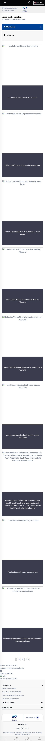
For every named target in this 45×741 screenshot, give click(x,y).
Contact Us (28, 740)
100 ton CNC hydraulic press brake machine (22, 165)
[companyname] (32, 9)
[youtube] (18, 728)
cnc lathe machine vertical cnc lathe (22, 97)
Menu (5, 740)
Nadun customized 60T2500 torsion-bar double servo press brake (22, 639)
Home (4, 19)
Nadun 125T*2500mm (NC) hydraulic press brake (22, 233)
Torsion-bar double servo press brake (23, 572)
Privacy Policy (25, 734)
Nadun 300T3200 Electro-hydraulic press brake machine (22, 368)
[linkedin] (22, 728)
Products (17, 740)
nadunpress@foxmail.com (10, 8)
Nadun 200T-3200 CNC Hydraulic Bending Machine (22, 301)
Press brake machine (16, 19)
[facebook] (27, 728)
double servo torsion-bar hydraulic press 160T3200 (22, 436)
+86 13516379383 (9, 10)
